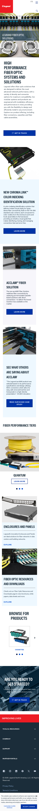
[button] (16, 489)
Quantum (19, 475)
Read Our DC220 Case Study (20, 403)
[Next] (36, 457)
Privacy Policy (8, 786)
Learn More (19, 231)
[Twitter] (28, 771)
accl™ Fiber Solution (16, 284)
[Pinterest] (22, 771)
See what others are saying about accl (17, 372)
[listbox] (19, 462)
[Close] (36, 796)
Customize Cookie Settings (9, 807)
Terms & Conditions (10, 790)
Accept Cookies (29, 807)
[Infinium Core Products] (19, 452)
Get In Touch (21, 133)
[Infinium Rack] (19, 509)
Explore (8, 544)
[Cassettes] (19, 637)
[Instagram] (10, 771)
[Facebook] (4, 771)
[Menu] (37, 3)
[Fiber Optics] (19, 561)
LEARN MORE (19, 312)
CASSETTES (19, 649)
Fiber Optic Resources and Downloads (18, 581)
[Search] (37, 11)
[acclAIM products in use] (19, 340)
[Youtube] (35, 771)
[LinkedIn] (16, 771)
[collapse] (35, 729)
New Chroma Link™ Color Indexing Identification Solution (19, 197)
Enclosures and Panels (19, 526)
